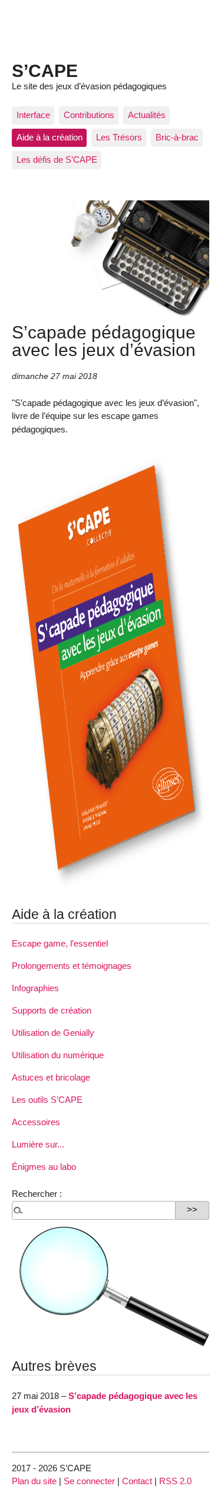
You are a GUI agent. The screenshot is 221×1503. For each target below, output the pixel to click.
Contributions (89, 115)
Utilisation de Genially (53, 1033)
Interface (33, 115)
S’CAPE (45, 70)
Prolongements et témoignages (71, 966)
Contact (137, 1481)
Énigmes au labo (44, 1167)
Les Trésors (119, 137)
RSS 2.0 (175, 1481)
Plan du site (34, 1481)
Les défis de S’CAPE (57, 160)
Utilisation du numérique (58, 1055)
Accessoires (36, 1122)
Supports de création (51, 1010)
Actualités (147, 115)
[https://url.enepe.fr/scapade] (110, 891)
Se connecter (89, 1481)
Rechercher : (37, 1194)
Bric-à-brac (177, 137)
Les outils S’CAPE (47, 1100)
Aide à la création (50, 137)
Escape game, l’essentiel (60, 943)
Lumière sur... (38, 1144)
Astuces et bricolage (51, 1077)
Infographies (35, 988)
